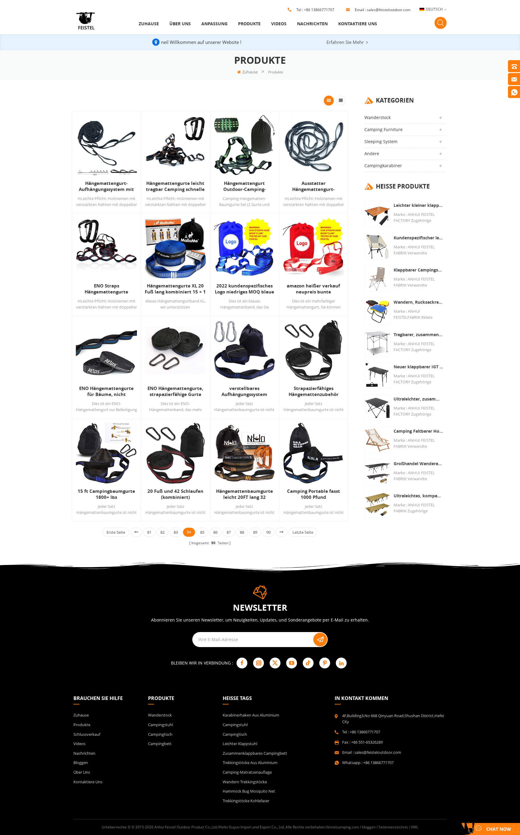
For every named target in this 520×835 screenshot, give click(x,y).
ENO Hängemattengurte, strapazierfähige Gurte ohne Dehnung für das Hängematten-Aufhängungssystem (175, 391)
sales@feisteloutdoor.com (388, 9)
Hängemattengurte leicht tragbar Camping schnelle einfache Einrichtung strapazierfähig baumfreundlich (175, 186)
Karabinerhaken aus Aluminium (251, 715)
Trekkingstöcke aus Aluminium (250, 762)
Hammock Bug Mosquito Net (249, 791)
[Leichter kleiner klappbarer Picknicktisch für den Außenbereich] (377, 214)
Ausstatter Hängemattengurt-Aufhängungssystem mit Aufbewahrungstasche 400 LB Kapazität (313, 186)
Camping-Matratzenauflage (247, 772)
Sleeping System (381, 141)
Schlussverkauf (86, 734)
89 (255, 532)
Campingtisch (160, 734)
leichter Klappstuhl (240, 743)
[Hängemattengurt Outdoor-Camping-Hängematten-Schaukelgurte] (244, 145)
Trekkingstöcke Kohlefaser (246, 800)
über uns (180, 23)
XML (414, 827)
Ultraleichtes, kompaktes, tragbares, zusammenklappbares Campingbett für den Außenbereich (419, 496)
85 (202, 532)
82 (162, 532)
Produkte (249, 23)
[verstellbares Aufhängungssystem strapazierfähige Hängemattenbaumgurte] (244, 350)
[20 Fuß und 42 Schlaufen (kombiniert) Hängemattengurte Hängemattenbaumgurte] (175, 453)
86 (215, 532)
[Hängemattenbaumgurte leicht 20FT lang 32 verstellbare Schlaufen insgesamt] (244, 453)
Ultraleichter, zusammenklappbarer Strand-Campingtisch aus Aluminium (419, 399)
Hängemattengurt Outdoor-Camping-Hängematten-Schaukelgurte (244, 186)
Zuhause (149, 23)
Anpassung (214, 23)
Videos (278, 23)
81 (149, 532)
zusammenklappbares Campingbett (255, 753)
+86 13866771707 (319, 9)
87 (229, 532)
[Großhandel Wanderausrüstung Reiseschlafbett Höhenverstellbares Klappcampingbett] (377, 472)
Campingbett (160, 743)
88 (242, 532)
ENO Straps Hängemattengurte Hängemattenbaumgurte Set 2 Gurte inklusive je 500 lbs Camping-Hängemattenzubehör (106, 289)
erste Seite (116, 532)
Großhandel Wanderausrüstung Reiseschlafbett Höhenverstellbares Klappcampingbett (419, 463)
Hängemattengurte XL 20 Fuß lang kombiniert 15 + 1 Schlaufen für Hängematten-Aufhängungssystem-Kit (175, 289)
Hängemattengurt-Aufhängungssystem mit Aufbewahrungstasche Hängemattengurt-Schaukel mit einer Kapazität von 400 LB (106, 186)
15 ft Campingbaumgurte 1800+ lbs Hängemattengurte (106, 494)
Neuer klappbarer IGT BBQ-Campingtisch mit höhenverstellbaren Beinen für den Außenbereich (419, 367)
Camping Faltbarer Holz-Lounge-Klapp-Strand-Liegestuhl (419, 431)
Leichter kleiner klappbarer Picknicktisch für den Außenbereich (419, 205)
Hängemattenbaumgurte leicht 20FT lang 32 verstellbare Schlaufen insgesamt (244, 494)
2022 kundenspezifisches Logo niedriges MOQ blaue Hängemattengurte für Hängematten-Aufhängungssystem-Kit (244, 289)
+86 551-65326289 (367, 742)
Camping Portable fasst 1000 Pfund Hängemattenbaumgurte (313, 494)
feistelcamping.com (342, 827)
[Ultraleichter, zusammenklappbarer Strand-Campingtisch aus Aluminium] (377, 407)
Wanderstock (377, 117)
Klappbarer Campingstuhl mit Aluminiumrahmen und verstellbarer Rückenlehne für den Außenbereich (419, 270)
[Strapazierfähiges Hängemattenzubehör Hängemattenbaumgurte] (313, 350)
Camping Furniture (383, 129)
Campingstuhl (160, 724)
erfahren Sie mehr (345, 42)
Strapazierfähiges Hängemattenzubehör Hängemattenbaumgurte (313, 391)
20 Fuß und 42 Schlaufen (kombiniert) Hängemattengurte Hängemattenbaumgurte (175, 494)
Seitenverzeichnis (393, 827)
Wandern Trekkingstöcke (245, 781)
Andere (371, 153)
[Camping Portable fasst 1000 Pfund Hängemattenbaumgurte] (313, 453)
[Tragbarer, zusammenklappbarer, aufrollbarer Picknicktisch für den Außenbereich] (377, 343)
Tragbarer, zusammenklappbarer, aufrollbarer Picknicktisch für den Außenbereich (419, 334)
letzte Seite (302, 532)
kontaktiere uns (357, 23)
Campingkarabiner (383, 165)
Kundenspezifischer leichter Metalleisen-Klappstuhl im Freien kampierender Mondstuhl (419, 238)
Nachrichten (312, 23)
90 (268, 532)
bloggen (80, 762)
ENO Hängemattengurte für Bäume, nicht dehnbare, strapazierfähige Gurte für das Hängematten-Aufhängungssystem (106, 391)
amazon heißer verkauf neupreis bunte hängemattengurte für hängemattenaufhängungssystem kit (313, 289)
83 (176, 532)
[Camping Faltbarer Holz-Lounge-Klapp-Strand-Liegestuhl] (377, 440)
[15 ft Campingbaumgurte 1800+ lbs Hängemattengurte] (106, 453)
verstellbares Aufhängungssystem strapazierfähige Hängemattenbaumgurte (244, 391)
